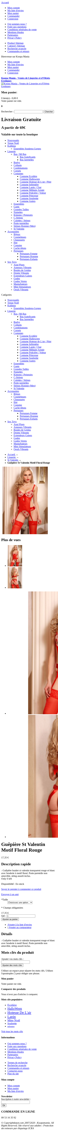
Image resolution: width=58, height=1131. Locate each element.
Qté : (3, 916)
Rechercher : (7, 111)
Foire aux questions (16, 26)
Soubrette (12, 1023)
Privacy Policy (14, 38)
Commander (13, 16)
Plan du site (13, 1073)
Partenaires (12, 35)
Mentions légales (15, 32)
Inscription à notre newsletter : (16, 1099)
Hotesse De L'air (19, 1012)
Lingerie (11, 457)
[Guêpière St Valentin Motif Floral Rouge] (14, 565)
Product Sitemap (15, 43)
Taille (4, 899)
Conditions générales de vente (22, 29)
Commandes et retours (18, 51)
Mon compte (13, 7)
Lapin (11, 1017)
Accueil (5, 2)
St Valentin (13, 460)
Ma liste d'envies (15, 10)
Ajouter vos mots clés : (12, 959)
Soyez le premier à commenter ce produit (21, 889)
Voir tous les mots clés (12, 1031)
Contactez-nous (15, 1071)
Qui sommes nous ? (17, 24)
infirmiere (11, 1026)
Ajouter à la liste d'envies (19, 924)
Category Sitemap (16, 46)
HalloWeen (14, 1008)
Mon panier (13, 13)
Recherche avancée (16, 48)
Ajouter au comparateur (19, 927)
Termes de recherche (17, 1062)
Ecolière (12, 1005)
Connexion (12, 18)
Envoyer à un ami (10, 894)
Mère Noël (13, 1020)
